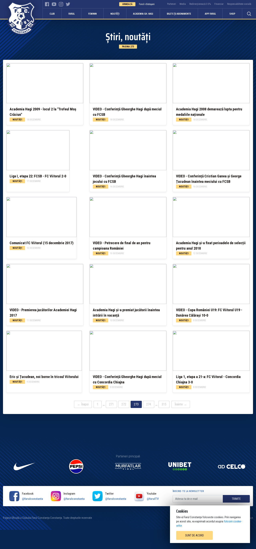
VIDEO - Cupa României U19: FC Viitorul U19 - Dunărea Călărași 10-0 (209, 312)
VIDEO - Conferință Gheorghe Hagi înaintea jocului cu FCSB (124, 179)
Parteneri (171, 4)
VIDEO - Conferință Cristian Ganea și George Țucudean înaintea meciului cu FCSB (208, 179)
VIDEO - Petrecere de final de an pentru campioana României (121, 245)
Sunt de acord (194, 535)
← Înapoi (83, 404)
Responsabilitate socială (239, 4)
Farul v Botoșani (147, 4)
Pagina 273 (128, 46)
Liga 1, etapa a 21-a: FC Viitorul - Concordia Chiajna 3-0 (208, 379)
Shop (232, 13)
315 (164, 404)
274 (148, 404)
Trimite (236, 498)
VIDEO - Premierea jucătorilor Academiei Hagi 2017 (43, 312)
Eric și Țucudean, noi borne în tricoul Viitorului (44, 377)
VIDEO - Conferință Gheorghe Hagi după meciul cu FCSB (127, 112)
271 (111, 404)
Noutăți (114, 13)
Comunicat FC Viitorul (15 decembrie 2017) (41, 243)
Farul (71, 13)
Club (52, 13)
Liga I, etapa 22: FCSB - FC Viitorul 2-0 (38, 176)
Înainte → (181, 404)
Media (183, 4)
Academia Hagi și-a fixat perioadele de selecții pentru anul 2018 (211, 245)
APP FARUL (210, 13)
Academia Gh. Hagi (143, 13)
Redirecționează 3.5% (200, 4)
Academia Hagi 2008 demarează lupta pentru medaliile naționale (209, 112)
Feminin (92, 13)
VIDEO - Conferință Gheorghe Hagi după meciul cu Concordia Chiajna (127, 379)
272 (123, 404)
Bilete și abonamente (179, 13)
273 (136, 404)
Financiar (219, 4)
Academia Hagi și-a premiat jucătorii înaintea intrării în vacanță (126, 312)
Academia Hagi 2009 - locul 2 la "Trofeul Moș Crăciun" (43, 112)
